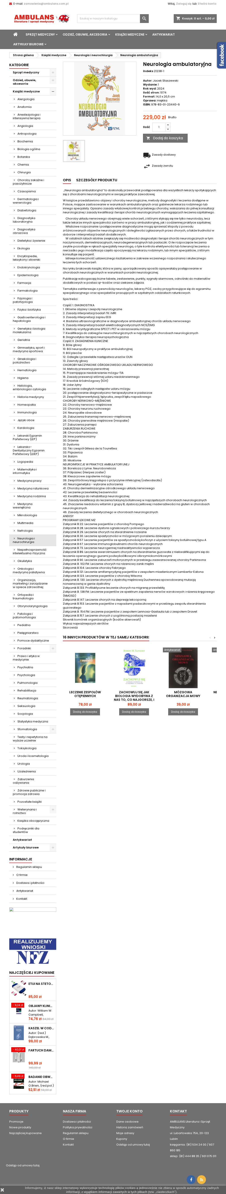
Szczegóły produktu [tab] (96, 180)
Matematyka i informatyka (25, 471)
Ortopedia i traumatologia (23, 596)
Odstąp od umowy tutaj (133, 1144)
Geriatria (23, 340)
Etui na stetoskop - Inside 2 (41, 984)
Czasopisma (26, 191)
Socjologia (25, 714)
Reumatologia (27, 698)
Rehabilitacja (26, 690)
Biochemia (25, 141)
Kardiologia (25, 428)
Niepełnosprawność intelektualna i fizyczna (30, 551)
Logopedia (25, 462)
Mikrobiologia (27, 515)
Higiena (22, 378)
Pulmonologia (27, 683)
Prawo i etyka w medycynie (26, 658)
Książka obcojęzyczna (33, 821)
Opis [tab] (67, 180)
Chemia (23, 164)
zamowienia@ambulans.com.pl (46, 4)
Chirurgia (24, 172)
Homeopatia (26, 405)
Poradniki (24, 648)
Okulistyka (24, 561)
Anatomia (24, 107)
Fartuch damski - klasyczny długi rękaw (41, 1050)
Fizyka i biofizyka (29, 310)
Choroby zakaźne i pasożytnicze (28, 182)
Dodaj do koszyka (164, 138)
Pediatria (23, 625)
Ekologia (23, 248)
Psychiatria (25, 667)
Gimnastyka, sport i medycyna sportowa (29, 349)
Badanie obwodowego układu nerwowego (41, 1077)
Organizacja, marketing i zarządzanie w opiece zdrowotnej (30, 583)
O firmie (22, 875)
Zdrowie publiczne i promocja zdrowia (29, 792)
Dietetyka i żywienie (31, 241)
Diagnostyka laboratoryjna (24, 220)
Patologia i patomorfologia (24, 615)
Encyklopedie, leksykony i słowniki (26, 258)
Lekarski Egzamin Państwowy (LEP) (27, 437)
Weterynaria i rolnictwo (25, 811)
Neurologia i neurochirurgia (24, 540)
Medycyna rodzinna (31, 496)
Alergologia (25, 99)
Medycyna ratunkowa (33, 488)
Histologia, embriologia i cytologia (29, 387)
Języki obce (25, 420)
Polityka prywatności (77, 1127)
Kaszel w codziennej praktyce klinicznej (41, 1028)
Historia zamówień (129, 1127)
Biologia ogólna (28, 149)
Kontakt (21, 899)
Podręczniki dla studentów (26, 830)
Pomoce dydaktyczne (33, 640)
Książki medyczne (129, 34)
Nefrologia (25, 531)
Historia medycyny (30, 397)
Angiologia (25, 126)
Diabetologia (26, 210)
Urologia (23, 764)
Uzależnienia (26, 771)
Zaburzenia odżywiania (23, 781)
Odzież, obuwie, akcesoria (85, 34)
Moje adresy (125, 1133)
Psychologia (26, 675)
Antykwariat (163, 34)
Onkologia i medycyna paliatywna (29, 570)
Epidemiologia (27, 275)
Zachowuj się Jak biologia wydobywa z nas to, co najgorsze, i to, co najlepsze (134, 698)
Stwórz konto (207, 4)
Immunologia (27, 412)
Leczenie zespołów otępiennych (85, 694)
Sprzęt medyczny (40, 34)
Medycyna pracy (29, 481)
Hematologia (26, 370)
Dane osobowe (127, 1121)
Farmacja (24, 283)
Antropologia (26, 134)
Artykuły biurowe (28, 44)
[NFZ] (32, 951)
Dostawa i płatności (30, 883)
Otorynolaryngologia (32, 606)
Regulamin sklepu (29, 867)
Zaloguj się (183, 4)
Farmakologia (27, 290)
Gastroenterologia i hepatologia (29, 319)
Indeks (148, 71)
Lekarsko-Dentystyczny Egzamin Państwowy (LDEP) (29, 450)
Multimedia (25, 523)
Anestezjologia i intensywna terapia (26, 116)
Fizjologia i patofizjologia (23, 300)
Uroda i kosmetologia (33, 756)
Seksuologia (26, 706)
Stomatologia (27, 729)
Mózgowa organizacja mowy (183, 694)
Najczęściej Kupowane (31, 972)
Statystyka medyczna (32, 721)
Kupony (121, 1139)
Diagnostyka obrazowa (24, 231)
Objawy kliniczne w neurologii (41, 1006)
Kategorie (19, 64)
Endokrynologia (28, 267)
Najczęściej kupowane (25, 1133)
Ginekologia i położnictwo (24, 361)
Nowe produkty (20, 1127)
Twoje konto (129, 1111)
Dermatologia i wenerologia (26, 201)
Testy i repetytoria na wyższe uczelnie (30, 739)
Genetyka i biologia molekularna (29, 330)
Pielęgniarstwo (28, 633)
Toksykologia (26, 748)
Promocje (16, 1121)
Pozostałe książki (29, 802)
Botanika (23, 157)
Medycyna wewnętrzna (22, 506)
